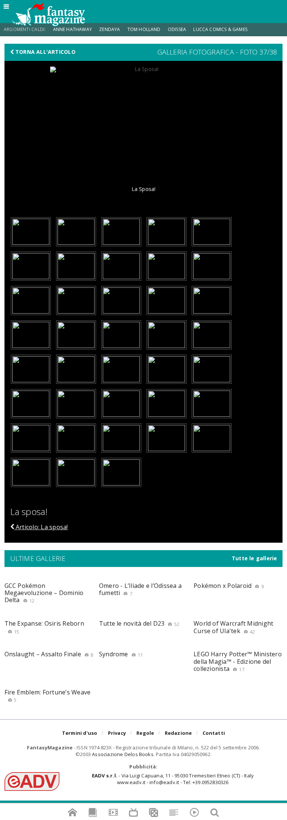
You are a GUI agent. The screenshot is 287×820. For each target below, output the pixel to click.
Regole (145, 733)
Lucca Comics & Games (220, 29)
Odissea (177, 29)
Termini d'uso (80, 733)
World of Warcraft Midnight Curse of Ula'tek (233, 627)
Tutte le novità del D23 (139, 623)
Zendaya (109, 29)
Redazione (178, 733)
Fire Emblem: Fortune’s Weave (47, 695)
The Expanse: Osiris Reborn (44, 627)
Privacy (117, 733)
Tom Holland (144, 29)
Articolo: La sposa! (41, 527)
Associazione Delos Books (123, 754)
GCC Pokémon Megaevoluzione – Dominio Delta (44, 593)
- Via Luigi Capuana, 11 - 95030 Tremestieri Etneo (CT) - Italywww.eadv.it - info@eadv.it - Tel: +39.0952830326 (173, 779)
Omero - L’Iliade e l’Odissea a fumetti (140, 589)
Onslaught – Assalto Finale (48, 654)
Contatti (214, 733)
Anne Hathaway (72, 29)
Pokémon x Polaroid (229, 586)
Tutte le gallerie (254, 558)
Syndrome (121, 654)
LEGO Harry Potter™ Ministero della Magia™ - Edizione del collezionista (238, 661)
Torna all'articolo (44, 52)
